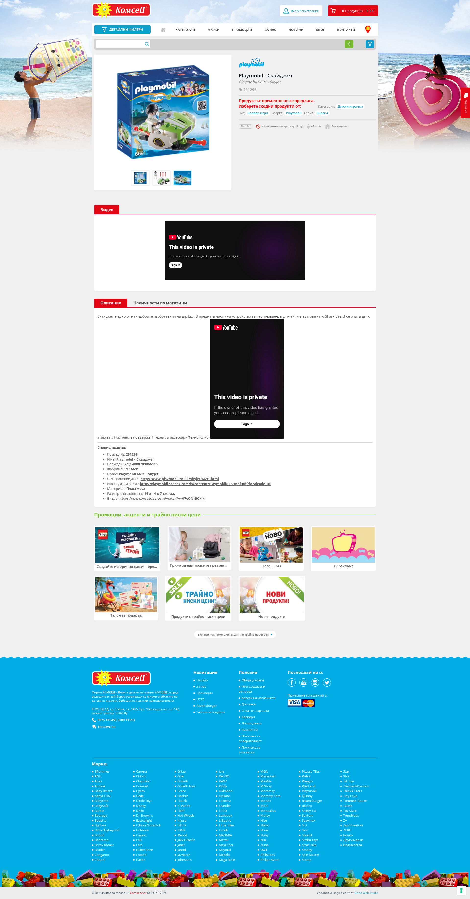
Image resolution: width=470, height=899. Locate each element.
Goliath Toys (186, 786)
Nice (263, 820)
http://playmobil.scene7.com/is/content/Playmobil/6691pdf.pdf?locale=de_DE (205, 483)
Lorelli (223, 830)
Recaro (307, 805)
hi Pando (183, 805)
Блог (320, 29)
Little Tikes (226, 825)
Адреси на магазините (368, 29)
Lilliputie (225, 820)
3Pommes (102, 771)
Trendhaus (351, 815)
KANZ (223, 781)
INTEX (181, 825)
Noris (264, 830)
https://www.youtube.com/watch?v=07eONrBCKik (162, 498)
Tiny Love (350, 796)
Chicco (141, 776)
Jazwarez (183, 854)
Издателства (352, 845)
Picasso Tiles (311, 771)
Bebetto (100, 820)
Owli (263, 850)
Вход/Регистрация (304, 11)
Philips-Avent (270, 859)
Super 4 (322, 113)
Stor (346, 776)
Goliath (182, 781)
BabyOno (101, 801)
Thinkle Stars (352, 791)
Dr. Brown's (144, 815)
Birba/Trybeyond (107, 830)
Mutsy (265, 815)
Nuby (264, 835)
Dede (140, 796)
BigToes (100, 825)
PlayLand (308, 786)
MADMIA (225, 835)
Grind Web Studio (366, 893)
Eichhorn (142, 830)
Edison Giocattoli (148, 825)
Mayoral (225, 850)
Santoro (308, 815)
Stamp (306, 859)
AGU (98, 776)
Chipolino (143, 781)
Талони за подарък (210, 712)
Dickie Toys (144, 801)
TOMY (347, 805)
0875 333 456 (107, 720)
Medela (224, 854)
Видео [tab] (106, 209)
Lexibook (225, 815)
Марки (214, 29)
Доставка (249, 704)
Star (346, 771)
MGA (264, 771)
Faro (139, 845)
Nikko (264, 825)
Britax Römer (104, 845)
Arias (98, 781)
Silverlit (307, 835)
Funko (140, 859)
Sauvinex (308, 820)
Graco (181, 791)
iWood (182, 835)
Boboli (99, 835)
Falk (139, 840)
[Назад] (349, 44)
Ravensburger (206, 705)
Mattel (223, 840)
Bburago (101, 815)
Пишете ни (107, 727)
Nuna (264, 845)
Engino (141, 835)
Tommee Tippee (355, 801)
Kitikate (224, 796)
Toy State (350, 810)
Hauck (182, 801)
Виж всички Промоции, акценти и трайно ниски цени (234, 634)
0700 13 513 (126, 720)
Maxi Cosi (226, 845)
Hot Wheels (185, 815)
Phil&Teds (267, 854)
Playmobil (293, 113)
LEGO (200, 699)
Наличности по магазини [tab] (160, 303)
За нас (270, 29)
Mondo (265, 801)
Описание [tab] (110, 303)
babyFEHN (102, 796)
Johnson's (184, 859)
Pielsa (306, 776)
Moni (264, 805)
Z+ (345, 820)
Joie (221, 771)
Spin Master (310, 854)
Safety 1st (309, 810)
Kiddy (223, 786)
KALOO (224, 776)
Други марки (353, 840)
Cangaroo (102, 854)
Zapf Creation (353, 825)
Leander (225, 805)
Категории (185, 29)
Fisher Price (144, 850)
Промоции (242, 29)
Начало (163, 29)
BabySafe (101, 805)
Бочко (348, 835)
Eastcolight (144, 820)
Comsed (142, 786)
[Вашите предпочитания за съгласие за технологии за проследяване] (461, 890)
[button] (353, 10)
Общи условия (253, 680)
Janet (181, 845)
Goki (180, 776)
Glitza (181, 771)
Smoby (307, 850)
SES (304, 825)
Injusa (181, 820)
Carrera (141, 771)
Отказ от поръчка (255, 710)
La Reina (225, 801)
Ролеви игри (258, 113)
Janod (181, 850)
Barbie (99, 810)
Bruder (100, 850)
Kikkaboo (226, 791)
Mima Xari (267, 776)
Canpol (100, 859)
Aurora (100, 786)
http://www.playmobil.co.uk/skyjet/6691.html (180, 478)
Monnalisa (268, 810)
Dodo (140, 810)
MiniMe (265, 781)
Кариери (248, 717)
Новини (296, 29)
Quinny (307, 796)
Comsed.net (138, 893)
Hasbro (182, 796)
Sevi (305, 830)
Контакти (346, 29)
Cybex (140, 791)
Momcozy (267, 791)
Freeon (141, 854)
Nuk (263, 840)
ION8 (181, 830)
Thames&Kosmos (356, 786)
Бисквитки (250, 729)
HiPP (181, 810)
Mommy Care (270, 796)
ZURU (347, 830)
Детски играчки (350, 106)
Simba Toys (310, 840)
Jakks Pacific (186, 840)
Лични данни (252, 723)
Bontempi (102, 840)
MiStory (266, 786)
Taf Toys (348, 781)
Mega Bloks (227, 859)
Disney (141, 805)
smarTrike (309, 845)
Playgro (307, 781)
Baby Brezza (103, 791)
